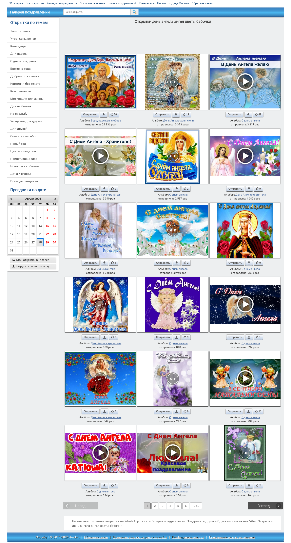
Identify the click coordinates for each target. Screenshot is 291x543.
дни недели (19, 54)
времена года (20, 69)
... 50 (196, 506)
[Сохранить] (103, 114)
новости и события (24, 166)
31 (11, 250)
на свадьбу (18, 114)
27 (33, 242)
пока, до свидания (24, 181)
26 (26, 242)
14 (40, 226)
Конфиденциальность (188, 537)
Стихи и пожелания (92, 3)
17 (11, 234)
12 (26, 226)
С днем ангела (251, 120)
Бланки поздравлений (122, 3)
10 (11, 226)
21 (40, 234)
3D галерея (16, 3)
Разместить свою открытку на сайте (140, 537)
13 (33, 226)
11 (18, 226)
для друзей (18, 129)
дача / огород (20, 174)
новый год (18, 144)
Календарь (18, 46)
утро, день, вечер (23, 38)
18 (18, 234)
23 (54, 234)
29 (47, 242)
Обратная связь (202, 3)
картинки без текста (25, 84)
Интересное (146, 3)
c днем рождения (23, 61)
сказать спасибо (22, 136)
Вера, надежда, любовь (106, 120)
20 (33, 234)
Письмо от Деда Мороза (173, 3)
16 (54, 226)
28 (40, 242)
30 (54, 242)
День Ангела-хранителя (178, 120)
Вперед (264, 506)
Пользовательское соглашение (232, 537)
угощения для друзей (26, 121)
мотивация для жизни (27, 99)
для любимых (20, 106)
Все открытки (35, 3)
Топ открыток (20, 31)
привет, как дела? (23, 159)
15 (47, 226)
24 (11, 242)
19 (26, 234)
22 (47, 234)
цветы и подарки (23, 151)
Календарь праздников (62, 3)
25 (18, 242)
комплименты (20, 91)
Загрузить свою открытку (30, 266)
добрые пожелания (24, 76)
